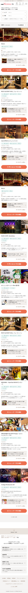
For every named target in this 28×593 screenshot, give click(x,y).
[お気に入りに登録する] (25, 41)
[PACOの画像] (14, 35)
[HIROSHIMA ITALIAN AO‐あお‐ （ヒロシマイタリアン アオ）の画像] (14, 424)
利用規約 (9, 578)
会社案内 (4, 578)
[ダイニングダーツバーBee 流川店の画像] (14, 276)
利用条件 (14, 578)
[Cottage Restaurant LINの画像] (14, 475)
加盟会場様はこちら (15, 581)
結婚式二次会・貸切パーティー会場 (8, 537)
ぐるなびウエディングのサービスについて (13, 583)
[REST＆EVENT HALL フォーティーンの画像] (14, 82)
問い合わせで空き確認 (15, 167)
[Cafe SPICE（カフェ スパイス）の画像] (14, 132)
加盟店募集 (23, 581)
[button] (14, 549)
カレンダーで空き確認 (15, 70)
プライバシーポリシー (21, 578)
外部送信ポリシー (6, 581)
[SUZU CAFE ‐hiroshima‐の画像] (14, 227)
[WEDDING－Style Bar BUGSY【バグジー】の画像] (14, 373)
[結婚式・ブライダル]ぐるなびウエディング (9, 536)
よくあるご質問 (14, 586)
